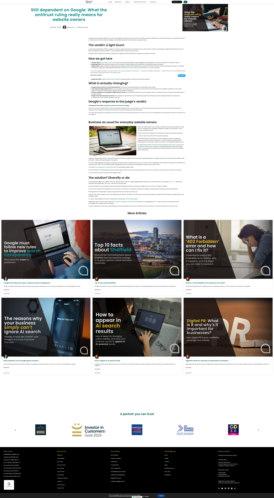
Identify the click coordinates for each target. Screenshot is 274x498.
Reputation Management (118, 475)
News (166, 465)
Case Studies (60, 458)
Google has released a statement (114, 105)
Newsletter (168, 475)
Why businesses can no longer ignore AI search (21, 361)
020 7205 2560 (15, 465)
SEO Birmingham (8, 468)
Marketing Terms (169, 468)
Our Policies (60, 475)
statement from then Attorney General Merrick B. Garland (137, 68)
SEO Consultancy (115, 468)
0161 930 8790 (17, 473)
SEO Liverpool (7, 471)
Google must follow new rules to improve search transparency (27, 283)
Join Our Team (61, 465)
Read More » (7, 289)
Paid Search (114, 462)
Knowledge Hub (140, 2)
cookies (117, 495)
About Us (59, 455)
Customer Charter (62, 478)
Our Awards (60, 468)
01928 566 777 (15, 460)
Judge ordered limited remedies (111, 79)
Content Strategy (116, 458)
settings (147, 496)
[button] (15, 430)
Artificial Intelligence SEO (118, 481)
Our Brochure (61, 485)
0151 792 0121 (15, 471)
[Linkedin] (228, 488)
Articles (167, 462)
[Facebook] (225, 488)
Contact (153, 2)
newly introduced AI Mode (145, 163)
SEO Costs (167, 471)
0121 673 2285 (17, 468)
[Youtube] (222, 488)
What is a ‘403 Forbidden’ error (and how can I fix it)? (205, 283)
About (127, 2)
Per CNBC (163, 140)
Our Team (60, 462)
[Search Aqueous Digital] (185, 2)
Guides (166, 458)
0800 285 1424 (14, 457)
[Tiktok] (235, 488)
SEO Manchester (8, 473)
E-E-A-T (172, 182)
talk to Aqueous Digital (131, 199)
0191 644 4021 (16, 476)
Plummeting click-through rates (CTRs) (106, 167)
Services (118, 2)
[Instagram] (218, 488)
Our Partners (61, 471)
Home (110, 2)
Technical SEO (115, 465)
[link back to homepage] (89, 2)
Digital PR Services (116, 478)
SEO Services (114, 455)
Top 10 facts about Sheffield (105, 283)
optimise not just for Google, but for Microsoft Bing (124, 201)
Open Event (60, 488)
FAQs (166, 455)
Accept (161, 495)
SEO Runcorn (7, 460)
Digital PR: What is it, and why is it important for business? (207, 361)
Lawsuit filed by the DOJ (106, 62)
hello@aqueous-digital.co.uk (11, 454)
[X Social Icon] (231, 488)
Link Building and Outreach (118, 471)
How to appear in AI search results (107, 361)
